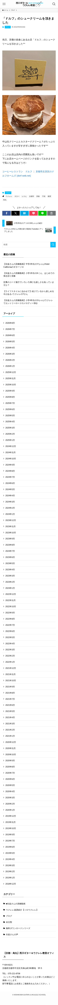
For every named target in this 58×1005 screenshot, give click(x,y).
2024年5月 (10, 489)
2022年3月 (10, 649)
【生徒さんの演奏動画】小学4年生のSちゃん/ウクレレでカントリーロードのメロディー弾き (28, 301)
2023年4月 (10, 569)
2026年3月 (10, 354)
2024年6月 (10, 483)
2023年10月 (10, 532)
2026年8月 (10, 323)
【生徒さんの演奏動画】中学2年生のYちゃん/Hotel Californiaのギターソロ (27, 265)
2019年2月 (10, 871)
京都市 (31, 196)
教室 (49, 196)
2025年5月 (10, 415)
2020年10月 (10, 754)
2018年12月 (10, 884)
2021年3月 (10, 723)
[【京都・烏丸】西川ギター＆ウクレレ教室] (29, 4)
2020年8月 (10, 767)
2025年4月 (10, 421)
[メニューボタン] (4, 4)
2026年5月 (10, 341)
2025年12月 (10, 372)
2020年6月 (10, 779)
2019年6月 (10, 847)
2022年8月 (10, 619)
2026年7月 (10, 329)
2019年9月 (10, 834)
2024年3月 (10, 502)
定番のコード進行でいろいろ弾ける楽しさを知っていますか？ (28, 283)
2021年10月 (10, 680)
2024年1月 (10, 514)
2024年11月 (10, 452)
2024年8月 (10, 471)
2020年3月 (10, 797)
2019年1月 (10, 877)
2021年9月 (10, 686)
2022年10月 (10, 606)
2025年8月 (10, 397)
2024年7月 (10, 477)
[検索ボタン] (54, 4)
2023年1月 (10, 588)
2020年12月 (10, 742)
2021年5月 (10, 711)
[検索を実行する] (53, 244)
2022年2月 (10, 656)
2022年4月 (10, 643)
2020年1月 (10, 810)
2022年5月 (10, 637)
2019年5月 (10, 853)
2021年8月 (10, 693)
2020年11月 (10, 748)
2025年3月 (10, 428)
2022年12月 (10, 594)
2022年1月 (10, 662)
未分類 (9, 922)
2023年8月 (10, 545)
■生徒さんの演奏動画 (15, 904)
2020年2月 (10, 804)
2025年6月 (10, 409)
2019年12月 (10, 816)
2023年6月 (10, 557)
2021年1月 (10, 736)
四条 (38, 196)
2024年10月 (10, 458)
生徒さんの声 (12, 934)
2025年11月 (10, 378)
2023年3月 (10, 576)
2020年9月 (10, 760)
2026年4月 (10, 348)
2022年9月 (10, 612)
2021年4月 (10, 717)
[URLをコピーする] (51, 213)
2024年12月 (10, 446)
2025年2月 (10, 434)
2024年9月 (10, 465)
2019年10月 (10, 828)
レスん (24, 196)
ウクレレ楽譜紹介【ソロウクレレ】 (22, 910)
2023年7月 (10, 551)
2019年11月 (10, 822)
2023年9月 (10, 538)
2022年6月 (10, 631)
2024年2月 (10, 508)
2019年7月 (10, 841)
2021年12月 (10, 668)
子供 (43, 196)
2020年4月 (10, 791)
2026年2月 (10, 360)
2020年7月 (10, 773)
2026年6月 (10, 335)
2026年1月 (10, 366)
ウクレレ (9, 196)
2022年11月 (10, 600)
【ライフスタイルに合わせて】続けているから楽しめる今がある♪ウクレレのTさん (28, 292)
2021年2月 (10, 730)
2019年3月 (10, 865)
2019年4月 (10, 859)
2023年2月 (10, 582)
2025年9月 (10, 391)
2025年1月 (10, 440)
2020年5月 (10, 785)
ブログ (7, 27)
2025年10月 (10, 384)
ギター (17, 196)
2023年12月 (10, 520)
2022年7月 (10, 625)
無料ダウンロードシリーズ (18, 928)
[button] (6, 213)
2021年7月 (10, 699)
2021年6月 (10, 705)
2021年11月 (10, 674)
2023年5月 (10, 563)
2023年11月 (10, 526)
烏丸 (4, 200)
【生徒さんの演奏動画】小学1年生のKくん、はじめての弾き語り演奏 (28, 274)
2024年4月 (10, 495)
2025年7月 (10, 403)
